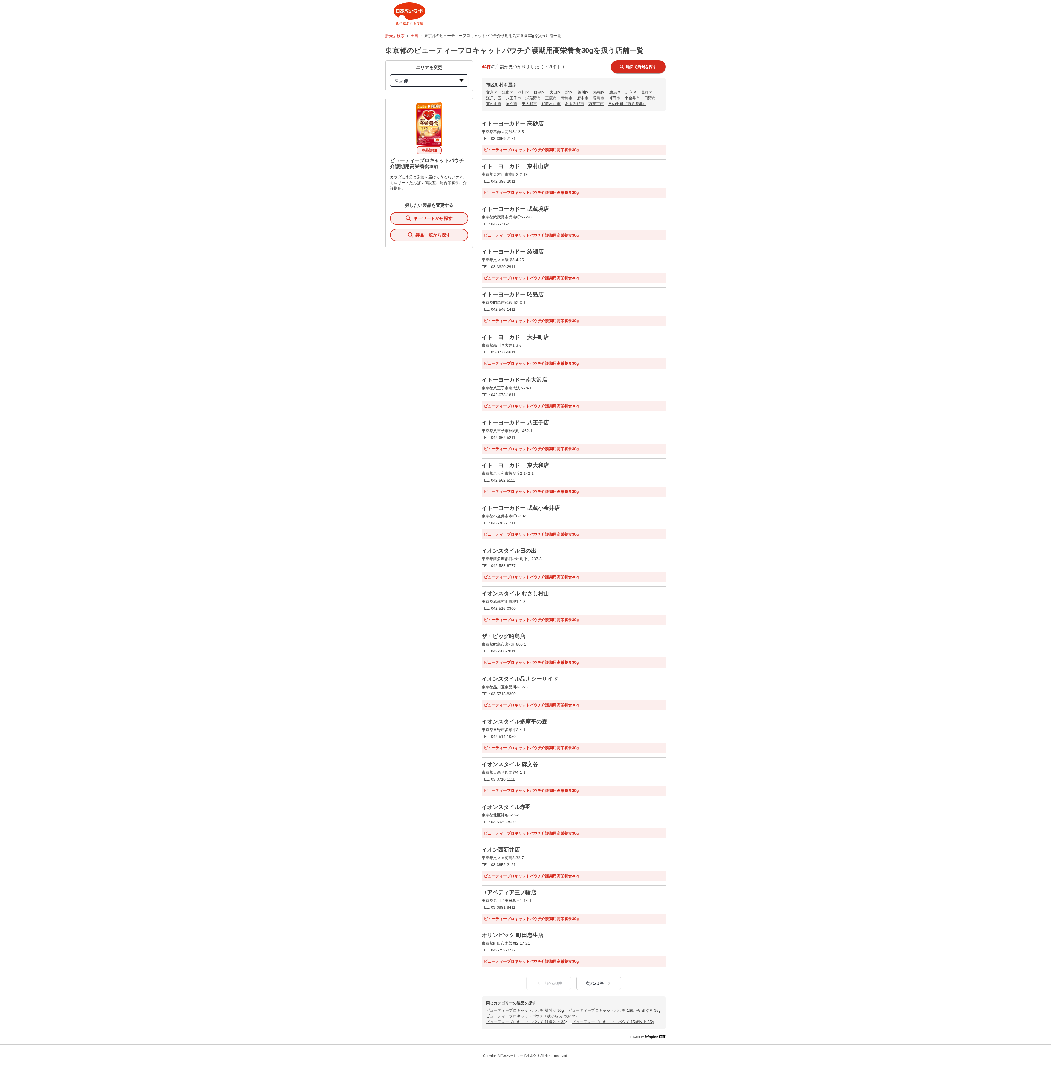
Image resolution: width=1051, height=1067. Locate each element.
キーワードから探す (433, 218)
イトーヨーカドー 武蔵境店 (515, 209)
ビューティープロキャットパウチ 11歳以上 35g (527, 1022)
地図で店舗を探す (641, 67)
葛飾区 (646, 92)
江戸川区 (493, 98)
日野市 (650, 98)
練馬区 (615, 92)
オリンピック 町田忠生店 (513, 935)
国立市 (511, 104)
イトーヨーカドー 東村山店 (515, 166)
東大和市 (529, 104)
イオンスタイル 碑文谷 (510, 764)
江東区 (507, 92)
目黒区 (539, 92)
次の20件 (594, 983)
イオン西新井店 (501, 850)
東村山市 (493, 104)
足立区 (631, 92)
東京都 (401, 80)
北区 (569, 92)
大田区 (555, 92)
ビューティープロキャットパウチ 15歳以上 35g (613, 1022)
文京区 (492, 92)
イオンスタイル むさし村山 (515, 593)
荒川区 (583, 92)
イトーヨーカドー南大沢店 (514, 380)
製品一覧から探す (433, 235)
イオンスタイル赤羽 (506, 807)
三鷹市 (551, 98)
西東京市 (596, 104)
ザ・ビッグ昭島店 (504, 636)
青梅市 (567, 98)
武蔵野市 (533, 98)
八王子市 (513, 98)
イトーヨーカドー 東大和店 (515, 465)
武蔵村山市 (551, 104)
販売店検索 (395, 35)
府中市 (582, 98)
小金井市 (632, 98)
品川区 (523, 92)
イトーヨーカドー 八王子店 (515, 422)
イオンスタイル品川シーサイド (520, 679)
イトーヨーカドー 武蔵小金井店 (521, 508)
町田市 (614, 98)
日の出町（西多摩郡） (627, 104)
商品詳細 (429, 150)
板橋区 (599, 92)
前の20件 (553, 983)
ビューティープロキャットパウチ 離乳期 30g (525, 1010)
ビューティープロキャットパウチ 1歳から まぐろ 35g (614, 1010)
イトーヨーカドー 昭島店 (513, 294)
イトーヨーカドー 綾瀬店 (513, 252)
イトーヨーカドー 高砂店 (513, 123)
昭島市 (598, 98)
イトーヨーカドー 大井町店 (515, 337)
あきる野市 (574, 104)
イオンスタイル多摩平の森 (514, 721)
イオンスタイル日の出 (509, 551)
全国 (414, 35)
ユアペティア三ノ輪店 (509, 892)
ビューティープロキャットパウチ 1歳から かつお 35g (532, 1016)
